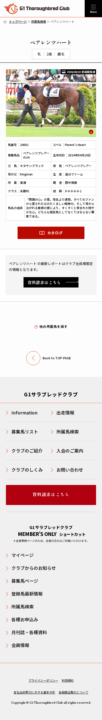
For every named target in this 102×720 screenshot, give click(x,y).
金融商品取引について (73, 692)
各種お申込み (24, 619)
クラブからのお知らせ (33, 568)
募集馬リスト (24, 431)
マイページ (22, 555)
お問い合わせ (69, 469)
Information (24, 412)
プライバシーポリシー (43, 680)
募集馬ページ (24, 580)
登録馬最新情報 (27, 593)
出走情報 (65, 412)
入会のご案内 (69, 450)
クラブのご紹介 (27, 450)
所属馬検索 (38, 21)
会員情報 (20, 645)
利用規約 (68, 680)
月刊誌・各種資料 (29, 632)
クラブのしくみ (27, 469)
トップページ (18, 21)
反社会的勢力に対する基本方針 (34, 692)
